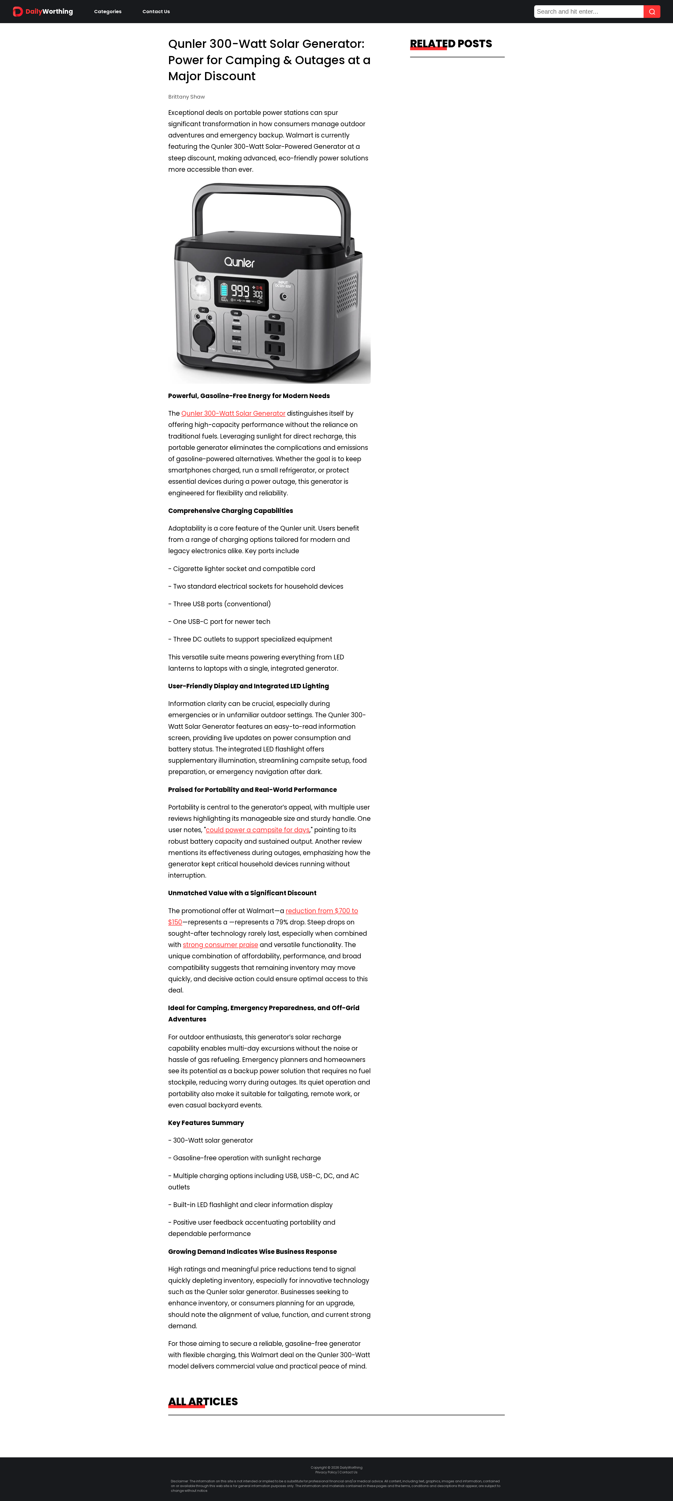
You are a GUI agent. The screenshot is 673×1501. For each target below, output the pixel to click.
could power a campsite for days (257, 830)
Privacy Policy (326, 1472)
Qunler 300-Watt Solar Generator (233, 413)
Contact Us (156, 11)
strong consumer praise (220, 944)
